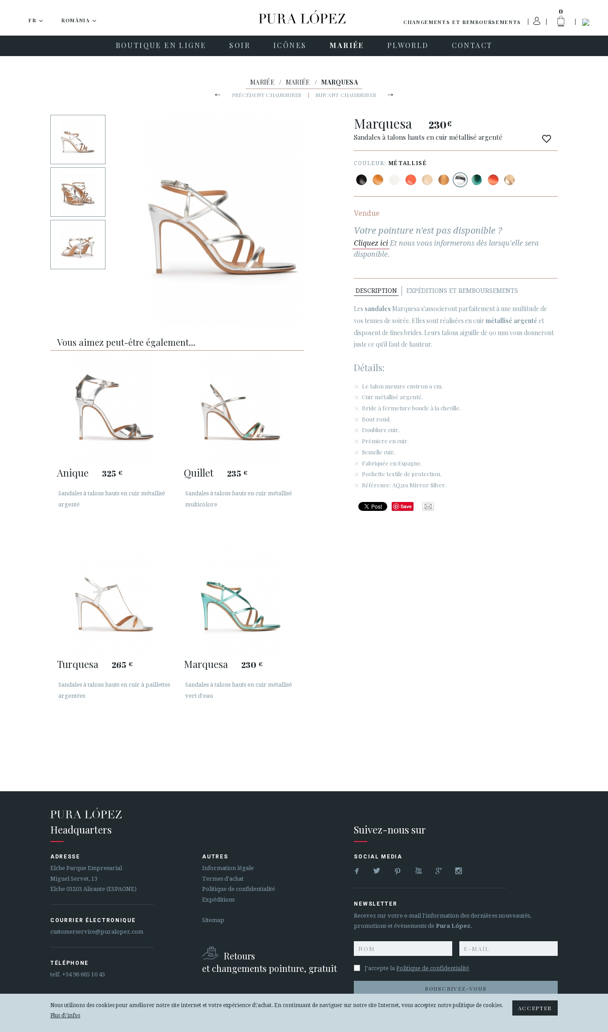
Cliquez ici (371, 243)
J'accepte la (417, 968)
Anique (73, 472)
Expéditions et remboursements (462, 290)
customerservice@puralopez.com (96, 931)
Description (376, 290)
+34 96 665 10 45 (83, 974)
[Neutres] (427, 179)
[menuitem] (161, 46)
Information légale (228, 868)
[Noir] (361, 179)
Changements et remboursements (462, 22)
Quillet (199, 472)
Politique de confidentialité (238, 889)
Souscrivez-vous (455, 988)
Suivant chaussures (346, 94)
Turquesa (77, 664)
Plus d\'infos (65, 1015)
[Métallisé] (443, 179)
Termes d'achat (222, 878)
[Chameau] (377, 179)
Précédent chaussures (267, 94)
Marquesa (206, 664)
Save (406, 506)
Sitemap (213, 920)
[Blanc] (394, 179)
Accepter (535, 1008)
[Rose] (410, 179)
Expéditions (218, 899)
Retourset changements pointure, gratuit (269, 962)
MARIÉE (262, 82)
